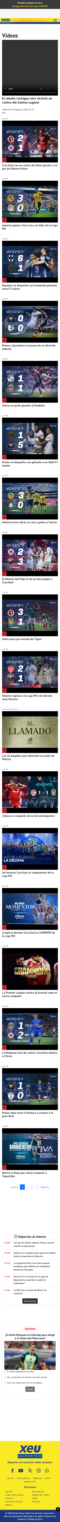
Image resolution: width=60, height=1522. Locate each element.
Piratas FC (9, 1498)
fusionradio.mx (23, 1478)
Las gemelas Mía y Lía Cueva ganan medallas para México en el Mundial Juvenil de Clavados (32, 1266)
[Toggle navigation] (55, 21)
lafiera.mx (37, 1478)
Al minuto (36, 1501)
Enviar (30, 1389)
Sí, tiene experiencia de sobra (20, 1371)
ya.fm (47, 1478)
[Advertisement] (30, 1420)
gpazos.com (30, 1481)
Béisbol (8, 1505)
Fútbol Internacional (14, 1495)
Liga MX (8, 1491)
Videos (35, 1498)
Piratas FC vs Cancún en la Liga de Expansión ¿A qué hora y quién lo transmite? (31, 1280)
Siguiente (45, 1187)
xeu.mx (10, 1478)
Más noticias (30, 1301)
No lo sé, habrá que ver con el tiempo (24, 1382)
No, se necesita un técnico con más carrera (27, 1377)
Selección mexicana (14, 1501)
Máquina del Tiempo (41, 1495)
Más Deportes (38, 1491)
